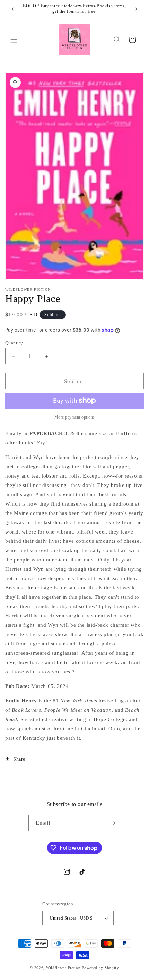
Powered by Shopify (100, 967)
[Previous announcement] (12, 9)
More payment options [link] (74, 417)
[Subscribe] (113, 823)
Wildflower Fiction (63, 967)
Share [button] (19, 759)
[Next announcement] (136, 9)
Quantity (14, 342)
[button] (13, 39)
